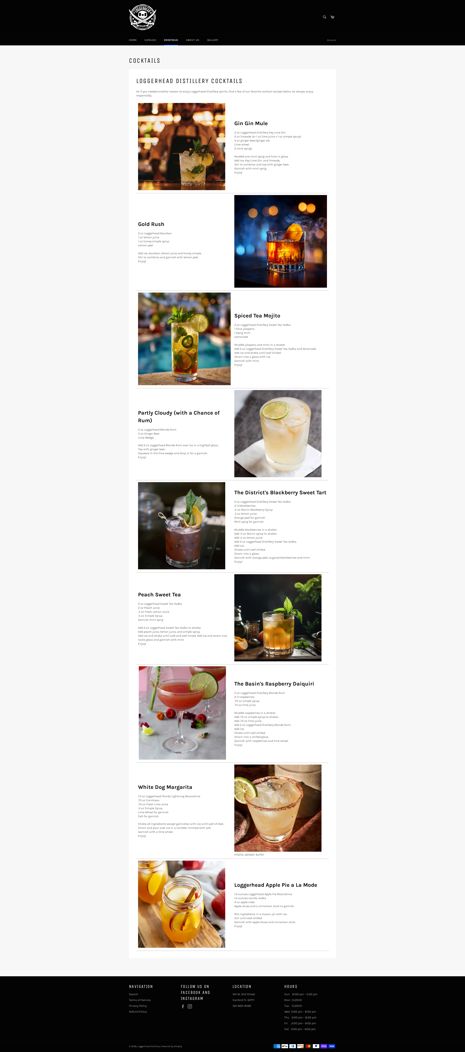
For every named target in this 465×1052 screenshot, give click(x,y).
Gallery (212, 40)
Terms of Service (140, 1000)
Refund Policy (138, 1011)
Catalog (150, 40)
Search (133, 994)
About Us (192, 40)
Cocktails (171, 40)
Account (331, 40)
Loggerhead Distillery (149, 1046)
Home (133, 40)
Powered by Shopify (171, 1046)
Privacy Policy (138, 1006)
